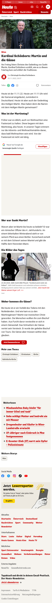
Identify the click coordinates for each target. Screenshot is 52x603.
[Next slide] (49, 265)
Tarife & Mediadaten (21, 590)
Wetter (39, 523)
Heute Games (7, 540)
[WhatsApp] (8, 85)
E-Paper (8, 2)
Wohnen (17, 554)
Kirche (35, 354)
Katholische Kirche (9, 359)
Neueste (44, 12)
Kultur (19, 536)
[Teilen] (17, 85)
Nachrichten (7, 523)
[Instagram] (14, 476)
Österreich (7, 12)
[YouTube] (26, 476)
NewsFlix (43, 2)
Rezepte (39, 550)
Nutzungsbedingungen (31, 594)
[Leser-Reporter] (32, 6)
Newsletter (6, 526)
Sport (16, 12)
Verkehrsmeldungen (33, 554)
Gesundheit (6, 554)
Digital (28, 536)
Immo (20, 2)
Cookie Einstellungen (9, 598)
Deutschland (31, 519)
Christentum (25, 354)
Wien (11, 16)
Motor (47, 554)
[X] (8, 476)
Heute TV (33, 540)
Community (28, 523)
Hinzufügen (42, 146)
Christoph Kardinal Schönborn (23, 75)
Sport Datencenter (10, 550)
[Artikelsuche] (37, 6)
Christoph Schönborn (10, 354)
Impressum (5, 590)
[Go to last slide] (2, 265)
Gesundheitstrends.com (21, 568)
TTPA (34, 590)
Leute (11, 536)
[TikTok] (20, 476)
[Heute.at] (7, 7)
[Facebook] (12, 85)
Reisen (4, 558)
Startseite (4, 16)
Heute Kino (21, 540)
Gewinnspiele (27, 550)
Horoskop (37, 536)
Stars (3, 536)
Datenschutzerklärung (10, 594)
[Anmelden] (42, 6)
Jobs (31, 2)
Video (12, 558)
